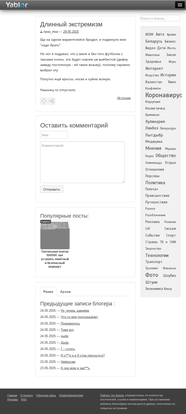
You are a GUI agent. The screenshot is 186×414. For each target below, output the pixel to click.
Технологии (157, 255)
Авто (160, 34)
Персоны (152, 176)
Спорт (171, 235)
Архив (65, 292)
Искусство (152, 75)
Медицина (154, 141)
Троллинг (151, 268)
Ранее (48, 292)
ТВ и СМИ (168, 242)
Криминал (152, 115)
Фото (151, 275)
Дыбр (65, 342)
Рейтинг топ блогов (112, 395)
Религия (170, 222)
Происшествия (157, 195)
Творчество (153, 249)
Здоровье (153, 61)
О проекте (26, 395)
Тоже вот (67, 330)
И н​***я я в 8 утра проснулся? (83, 355)
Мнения (153, 148)
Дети (161, 48)
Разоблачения (155, 215)
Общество (165, 155)
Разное (150, 209)
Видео (150, 48)
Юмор (168, 289)
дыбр (64, 336)
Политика (155, 182)
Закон (171, 55)
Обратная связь (46, 395)
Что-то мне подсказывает (79, 317)
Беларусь (153, 41)
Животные (152, 55)
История (168, 75)
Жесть (171, 48)
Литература (168, 128)
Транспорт (154, 262)
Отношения (154, 169)
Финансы (169, 268)
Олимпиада (153, 163)
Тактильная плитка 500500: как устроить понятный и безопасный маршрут (55, 244)
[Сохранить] (43, 101)
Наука (149, 156)
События (152, 235)
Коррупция (152, 102)
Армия (171, 35)
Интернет (154, 68)
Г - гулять (68, 349)
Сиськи (170, 228)
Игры (172, 62)
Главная (12, 395)
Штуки (151, 282)
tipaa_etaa (50, 31)
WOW (149, 34)
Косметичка (155, 108)
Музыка (170, 149)
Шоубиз (169, 275)
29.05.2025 (71, 31)
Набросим (68, 362)
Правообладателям (71, 395)
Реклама (152, 222)
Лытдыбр (154, 135)
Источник (124, 98)
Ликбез (151, 128)
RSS (23, 399)
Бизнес (170, 41)
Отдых (170, 162)
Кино (172, 82)
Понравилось (70, 323)
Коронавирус (163, 95)
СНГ (147, 229)
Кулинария (155, 121)
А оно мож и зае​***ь (75, 368)
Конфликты (153, 88)
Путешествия (156, 202)
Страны (151, 242)
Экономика (154, 289)
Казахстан (153, 82)
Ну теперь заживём (75, 310)
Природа (151, 189)
